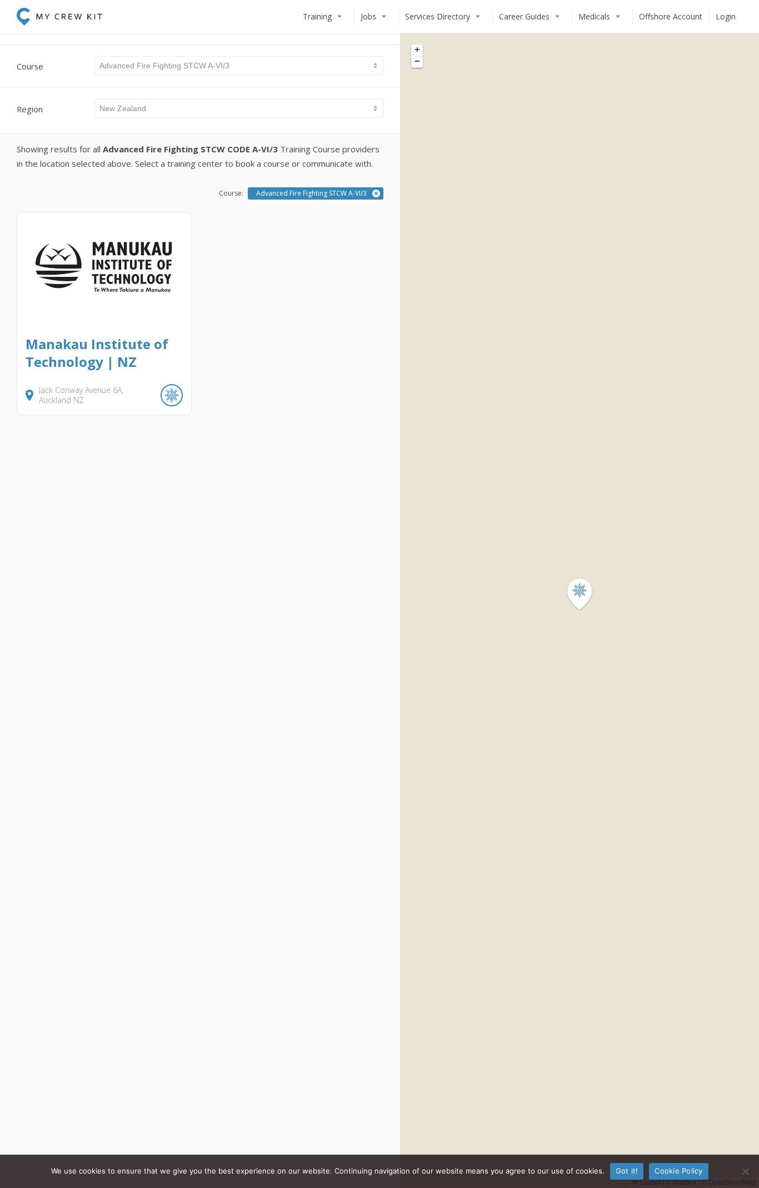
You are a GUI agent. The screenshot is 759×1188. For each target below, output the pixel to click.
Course (30, 66)
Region (30, 109)
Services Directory (437, 16)
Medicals (594, 16)
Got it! (627, 1170)
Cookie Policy (678, 1170)
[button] (586, 594)
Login (726, 16)
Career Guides (524, 16)
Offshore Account (670, 16)
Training (317, 16)
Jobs (368, 16)
